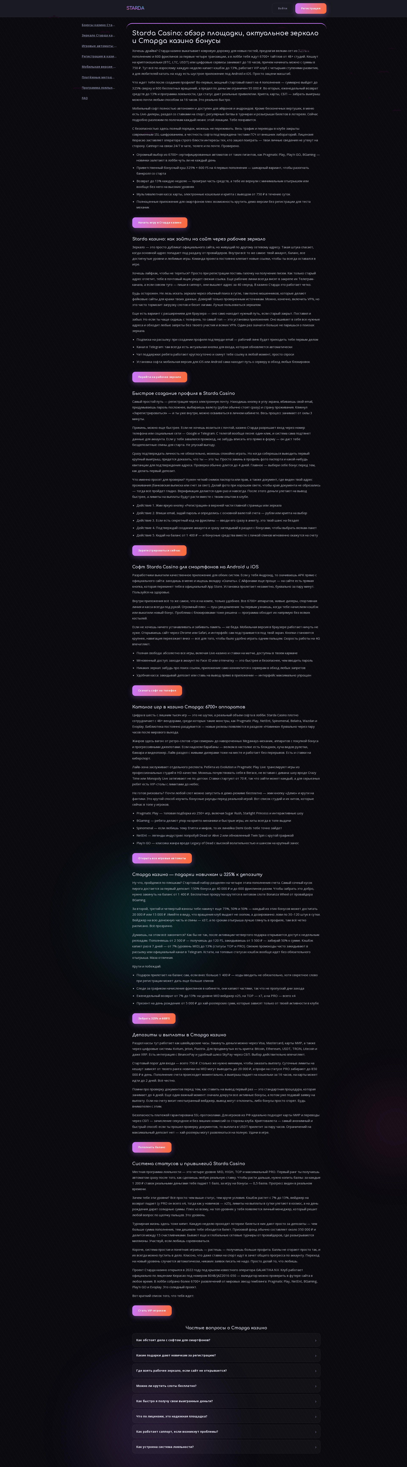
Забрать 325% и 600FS (154, 1018)
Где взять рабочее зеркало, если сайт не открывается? (181, 1370)
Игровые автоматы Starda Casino (101, 46)
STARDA (135, 8)
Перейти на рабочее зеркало (159, 377)
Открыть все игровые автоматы (162, 858)
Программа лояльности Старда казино (101, 88)
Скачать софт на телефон (157, 690)
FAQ (85, 98)
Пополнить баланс (152, 1147)
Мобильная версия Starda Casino (101, 67)
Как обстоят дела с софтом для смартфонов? (173, 1340)
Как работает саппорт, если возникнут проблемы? (177, 1432)
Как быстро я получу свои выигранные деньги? (174, 1401)
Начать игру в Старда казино (159, 222)
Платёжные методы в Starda (101, 77)
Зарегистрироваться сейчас (159, 550)
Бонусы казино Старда (100, 25)
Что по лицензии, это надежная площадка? (171, 1416)
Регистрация (311, 8)
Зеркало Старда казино (101, 35)
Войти (282, 8)
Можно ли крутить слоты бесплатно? (166, 1386)
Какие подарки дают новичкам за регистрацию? (176, 1355)
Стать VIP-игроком (152, 1310)
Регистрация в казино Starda (101, 56)
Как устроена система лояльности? (165, 1447)
